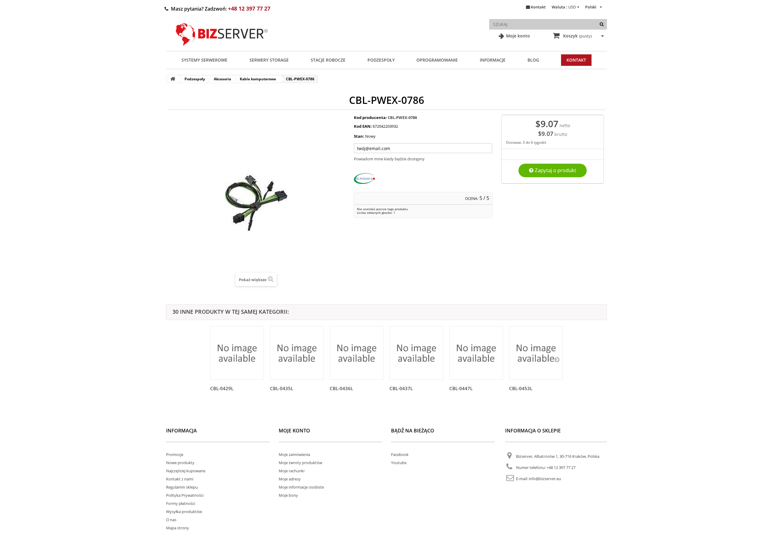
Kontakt (538, 7)
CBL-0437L (401, 388)
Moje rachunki (291, 470)
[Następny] (557, 359)
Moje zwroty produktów (300, 462)
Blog (533, 60)
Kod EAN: (363, 126)
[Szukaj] (601, 24)
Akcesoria (222, 79)
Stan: (359, 136)
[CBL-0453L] (536, 353)
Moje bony (288, 495)
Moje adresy (290, 479)
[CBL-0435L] (297, 353)
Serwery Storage (269, 60)
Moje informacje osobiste (301, 487)
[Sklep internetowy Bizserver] (222, 48)
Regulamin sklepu (182, 487)
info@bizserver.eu (545, 478)
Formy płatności (180, 503)
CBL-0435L (281, 388)
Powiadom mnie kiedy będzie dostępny (389, 159)
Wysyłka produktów (184, 511)
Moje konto (517, 36)
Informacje (492, 60)
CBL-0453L (520, 388)
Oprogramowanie (437, 60)
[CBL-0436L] (356, 353)
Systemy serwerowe (204, 60)
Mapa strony (177, 528)
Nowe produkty (180, 462)
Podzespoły (381, 60)
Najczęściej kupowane (185, 470)
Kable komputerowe (258, 79)
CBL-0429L (221, 388)
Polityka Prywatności (185, 495)
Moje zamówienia (294, 454)
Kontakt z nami (179, 479)
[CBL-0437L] (416, 353)
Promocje (174, 454)
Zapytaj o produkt (555, 170)
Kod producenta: (370, 117)
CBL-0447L (461, 388)
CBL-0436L (341, 388)
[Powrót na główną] (172, 79)
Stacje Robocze (328, 60)
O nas (171, 519)
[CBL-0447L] (476, 353)
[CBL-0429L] (237, 353)
